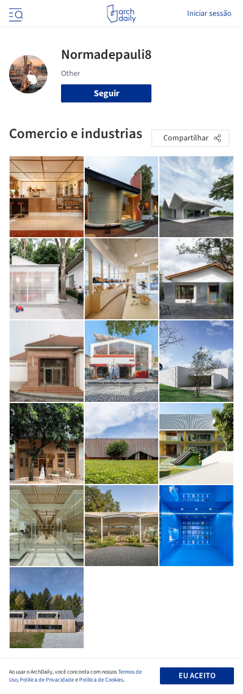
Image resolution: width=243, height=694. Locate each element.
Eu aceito (197, 676)
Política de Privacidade (47, 680)
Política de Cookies (101, 680)
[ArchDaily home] (121, 14)
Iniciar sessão (209, 14)
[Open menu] (15, 14)
